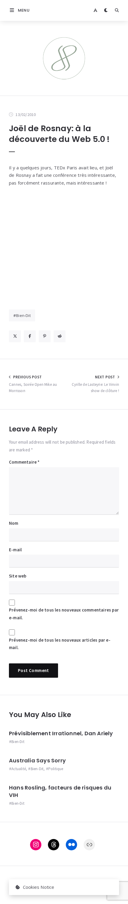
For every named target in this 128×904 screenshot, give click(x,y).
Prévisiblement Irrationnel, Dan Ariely (61, 733)
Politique (55, 768)
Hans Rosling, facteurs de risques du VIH (60, 791)
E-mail (15, 549)
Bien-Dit (23, 315)
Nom (13, 523)
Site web (17, 576)
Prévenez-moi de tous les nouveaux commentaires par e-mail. (64, 613)
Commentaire (24, 462)
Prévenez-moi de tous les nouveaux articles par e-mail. (59, 644)
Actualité (18, 768)
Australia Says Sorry (37, 760)
